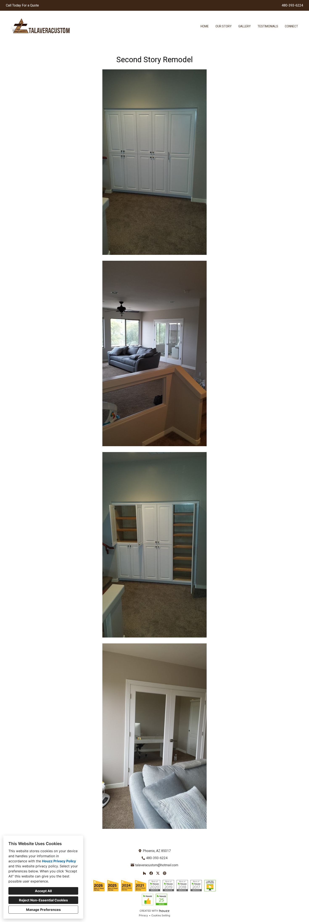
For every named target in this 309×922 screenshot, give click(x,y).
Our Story (223, 26)
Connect (291, 26)
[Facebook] (151, 873)
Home (205, 26)
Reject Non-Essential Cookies (43, 900)
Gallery (244, 26)
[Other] (164, 873)
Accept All (43, 891)
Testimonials (268, 26)
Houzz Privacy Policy (59, 861)
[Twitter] (158, 873)
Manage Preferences (43, 909)
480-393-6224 (292, 5)
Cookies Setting (160, 915)
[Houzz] (144, 873)
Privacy (143, 915)
